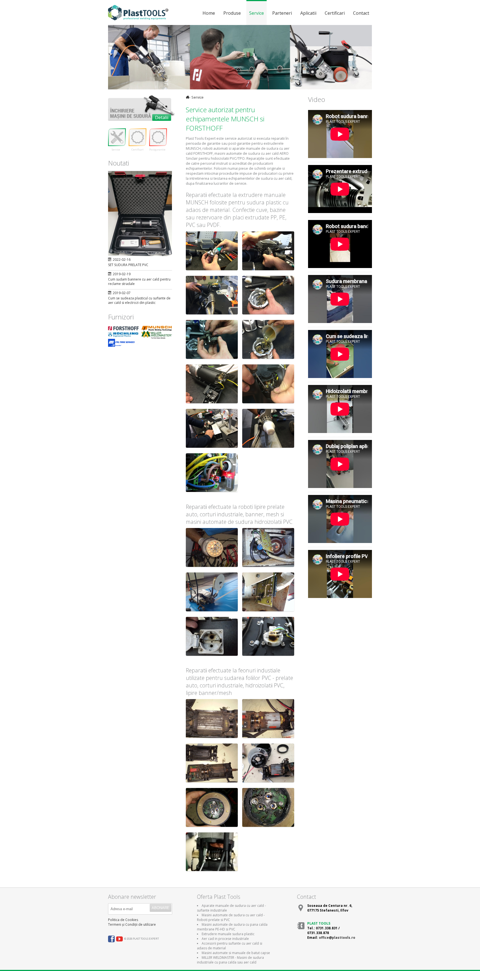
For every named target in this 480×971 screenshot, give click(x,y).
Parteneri (282, 13)
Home (208, 13)
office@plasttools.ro (337, 937)
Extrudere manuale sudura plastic (228, 934)
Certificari (335, 13)
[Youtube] (119, 940)
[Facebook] (111, 940)
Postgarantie (157, 149)
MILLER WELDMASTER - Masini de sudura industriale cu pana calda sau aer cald (230, 960)
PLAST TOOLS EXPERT (140, 12)
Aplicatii (308, 13)
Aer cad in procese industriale (225, 938)
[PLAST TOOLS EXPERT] (187, 97)
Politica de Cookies (123, 919)
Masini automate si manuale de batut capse (236, 952)
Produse (232, 13)
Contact (361, 13)
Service (256, 13)
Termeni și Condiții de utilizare (132, 924)
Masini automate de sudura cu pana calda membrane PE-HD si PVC (232, 927)
